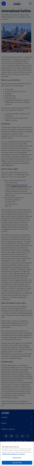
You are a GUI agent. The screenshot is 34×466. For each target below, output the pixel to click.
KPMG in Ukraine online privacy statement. (13, 454)
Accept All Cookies (17, 462)
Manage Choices (17, 457)
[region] (17, 453)
